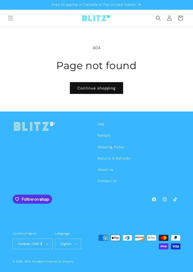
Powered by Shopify (59, 261)
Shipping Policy (111, 147)
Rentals (104, 135)
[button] (10, 18)
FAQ (101, 124)
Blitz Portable (34, 261)
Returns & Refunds (114, 158)
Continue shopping (96, 88)
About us (105, 169)
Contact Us (107, 181)
